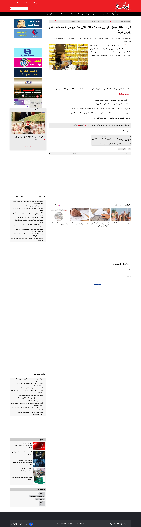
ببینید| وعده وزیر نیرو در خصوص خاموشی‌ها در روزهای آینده (27, 226)
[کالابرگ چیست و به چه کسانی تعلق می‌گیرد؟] (39, 455)
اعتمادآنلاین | (126, 45)
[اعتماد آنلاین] (123, 6)
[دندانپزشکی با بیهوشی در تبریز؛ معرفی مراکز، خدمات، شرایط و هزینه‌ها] (39, 472)
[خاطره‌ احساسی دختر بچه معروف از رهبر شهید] (28, 123)
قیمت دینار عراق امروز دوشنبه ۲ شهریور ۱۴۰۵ (30, 398)
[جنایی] (28, 92)
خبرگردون (41, 493)
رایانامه (129, 276)
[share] (55, 21)
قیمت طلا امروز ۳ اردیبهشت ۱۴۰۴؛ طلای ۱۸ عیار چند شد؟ (110, 100)
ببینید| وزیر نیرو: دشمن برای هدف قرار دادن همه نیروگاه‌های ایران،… (29, 230)
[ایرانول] (28, 83)
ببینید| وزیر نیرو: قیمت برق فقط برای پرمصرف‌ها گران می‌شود (28, 221)
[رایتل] (28, 62)
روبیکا (85, 125)
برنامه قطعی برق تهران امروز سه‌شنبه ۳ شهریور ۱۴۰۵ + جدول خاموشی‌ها (27, 413)
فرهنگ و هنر (86, 14)
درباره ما (36, 3)
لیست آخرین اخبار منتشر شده (17, 196)
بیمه (65, 14)
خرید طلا (42, 505)
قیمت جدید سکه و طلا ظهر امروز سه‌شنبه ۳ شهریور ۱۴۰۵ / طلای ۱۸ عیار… (27, 404)
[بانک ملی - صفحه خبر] (28, 23)
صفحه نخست (126, 14)
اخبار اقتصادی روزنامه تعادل (37, 496)
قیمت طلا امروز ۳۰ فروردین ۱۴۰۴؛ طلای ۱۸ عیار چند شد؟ (115, 144)
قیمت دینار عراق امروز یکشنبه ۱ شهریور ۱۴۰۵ (30, 395)
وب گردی (42, 440)
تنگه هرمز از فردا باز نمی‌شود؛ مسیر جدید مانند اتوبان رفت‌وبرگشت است (28, 214)
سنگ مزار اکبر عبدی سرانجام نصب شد (32, 206)
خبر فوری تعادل (40, 499)
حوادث (78, 14)
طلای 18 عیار (122, 149)
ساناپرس (42, 502)
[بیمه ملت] (28, 33)
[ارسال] (119, 21)
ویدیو (46, 14)
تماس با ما (41, 3)
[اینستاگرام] (124, 524)
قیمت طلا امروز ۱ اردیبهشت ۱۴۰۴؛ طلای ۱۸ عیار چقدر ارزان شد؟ (113, 136)
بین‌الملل (112, 14)
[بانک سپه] (28, 72)
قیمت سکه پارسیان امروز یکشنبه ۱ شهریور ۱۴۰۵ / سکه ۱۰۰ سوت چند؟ (26, 392)
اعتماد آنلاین (63, 523)
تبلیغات (32, 3)
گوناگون (52, 14)
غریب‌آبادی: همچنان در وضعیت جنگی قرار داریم (29, 218)
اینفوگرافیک (71, 14)
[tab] (30, 146)
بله (79, 125)
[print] (116, 21)
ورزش (93, 14)
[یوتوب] (117, 524)
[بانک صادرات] (28, 52)
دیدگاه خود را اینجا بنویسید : (101, 269)
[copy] (127, 153)
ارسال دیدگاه (97, 284)
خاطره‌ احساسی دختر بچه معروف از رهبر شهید (29, 136)
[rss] (128, 524)
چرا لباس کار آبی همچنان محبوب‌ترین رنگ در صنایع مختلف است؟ (22, 462)
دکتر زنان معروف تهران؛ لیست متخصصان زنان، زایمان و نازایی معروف (23, 445)
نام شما (129, 269)
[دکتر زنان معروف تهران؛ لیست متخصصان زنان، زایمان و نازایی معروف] (39, 446)
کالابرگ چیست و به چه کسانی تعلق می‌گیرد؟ (22, 453)
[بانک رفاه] (28, 103)
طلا (129, 149)
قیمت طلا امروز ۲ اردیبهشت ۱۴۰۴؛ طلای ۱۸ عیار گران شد (111, 104)
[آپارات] (110, 524)
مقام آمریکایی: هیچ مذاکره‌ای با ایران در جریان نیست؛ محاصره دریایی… (28, 202)
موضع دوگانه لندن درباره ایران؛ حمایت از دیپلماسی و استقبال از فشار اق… (28, 209)
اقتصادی (105, 14)
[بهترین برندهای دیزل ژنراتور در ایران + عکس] (39, 480)
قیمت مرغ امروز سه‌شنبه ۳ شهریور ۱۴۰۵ (31, 401)
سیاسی (119, 14)
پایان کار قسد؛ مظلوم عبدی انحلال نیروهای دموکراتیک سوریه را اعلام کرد (27, 235)
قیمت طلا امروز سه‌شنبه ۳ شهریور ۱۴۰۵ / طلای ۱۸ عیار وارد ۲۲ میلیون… (27, 409)
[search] (11, 9)
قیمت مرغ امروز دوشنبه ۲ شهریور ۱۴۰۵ (32, 388)
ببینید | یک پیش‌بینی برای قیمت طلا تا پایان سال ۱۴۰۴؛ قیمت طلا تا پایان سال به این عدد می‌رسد (111, 140)
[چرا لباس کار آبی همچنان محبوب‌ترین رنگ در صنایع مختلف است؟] (39, 463)
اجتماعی (98, 14)
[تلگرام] (120, 524)
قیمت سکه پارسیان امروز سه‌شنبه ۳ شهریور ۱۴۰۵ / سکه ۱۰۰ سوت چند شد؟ (27, 384)
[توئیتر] (113, 524)
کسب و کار (59, 14)
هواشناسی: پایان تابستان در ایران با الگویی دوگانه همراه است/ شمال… (27, 380)
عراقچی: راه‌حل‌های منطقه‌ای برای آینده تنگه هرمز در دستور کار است (26, 239)
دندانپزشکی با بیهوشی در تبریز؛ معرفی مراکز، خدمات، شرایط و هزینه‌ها (23, 471)
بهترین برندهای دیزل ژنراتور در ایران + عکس (22, 478)
